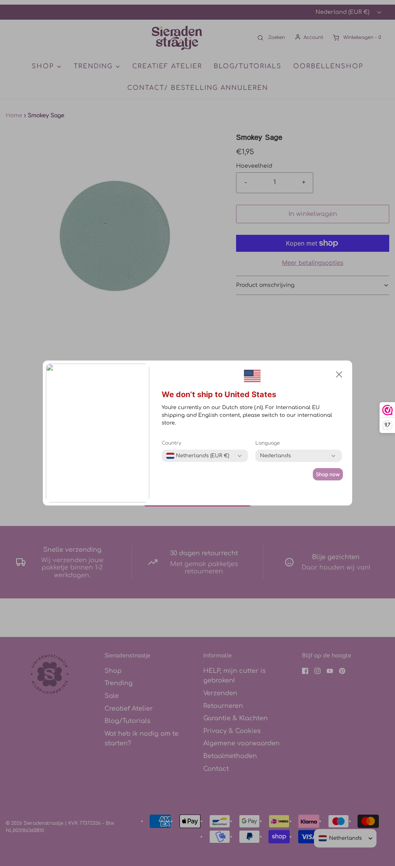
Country (171, 443)
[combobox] (197, 456)
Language (267, 443)
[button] (339, 374)
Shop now (328, 474)
